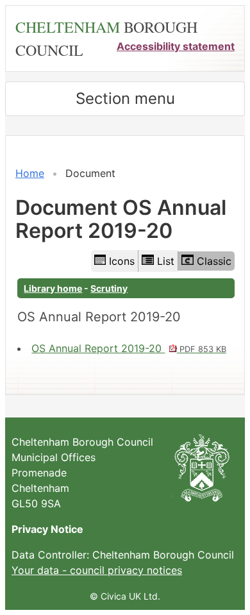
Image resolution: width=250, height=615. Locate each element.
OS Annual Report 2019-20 (128, 348)
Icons (122, 261)
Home (29, 173)
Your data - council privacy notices (97, 570)
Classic (214, 261)
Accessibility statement (176, 46)
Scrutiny (109, 288)
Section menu (125, 98)
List (165, 261)
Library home (53, 288)
